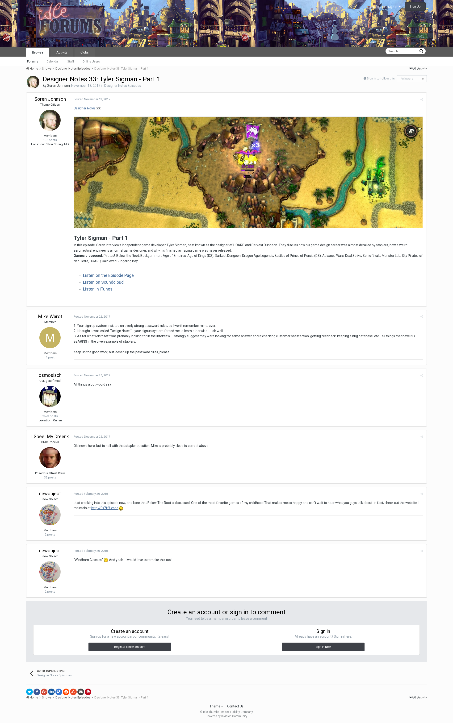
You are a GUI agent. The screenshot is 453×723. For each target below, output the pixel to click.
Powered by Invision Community (226, 716)
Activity (61, 52)
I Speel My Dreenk (50, 436)
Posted (92, 99)
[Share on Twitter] (29, 692)
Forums (32, 61)
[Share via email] (80, 692)
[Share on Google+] (44, 692)
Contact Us (235, 706)
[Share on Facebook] (37, 692)
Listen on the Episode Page (108, 275)
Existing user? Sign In (384, 6)
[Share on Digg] (51, 692)
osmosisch (50, 375)
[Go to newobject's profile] (50, 514)
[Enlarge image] (248, 172)
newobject (50, 493)
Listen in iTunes (98, 289)
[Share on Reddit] (66, 692)
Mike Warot (50, 316)
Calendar (53, 61)
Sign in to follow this (381, 78)
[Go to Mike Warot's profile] (50, 337)
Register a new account (129, 646)
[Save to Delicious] (58, 692)
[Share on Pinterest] (88, 692)
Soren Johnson (58, 85)
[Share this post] (421, 99)
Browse (37, 52)
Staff (70, 61)
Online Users (91, 61)
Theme (215, 706)
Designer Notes (85, 108)
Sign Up (415, 6)
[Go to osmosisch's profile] (50, 396)
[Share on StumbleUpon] (73, 692)
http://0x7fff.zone (104, 508)
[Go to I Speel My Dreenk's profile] (50, 457)
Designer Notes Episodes (122, 85)
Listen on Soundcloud (103, 282)
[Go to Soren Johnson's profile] (33, 82)
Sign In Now (323, 646)
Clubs (84, 52)
